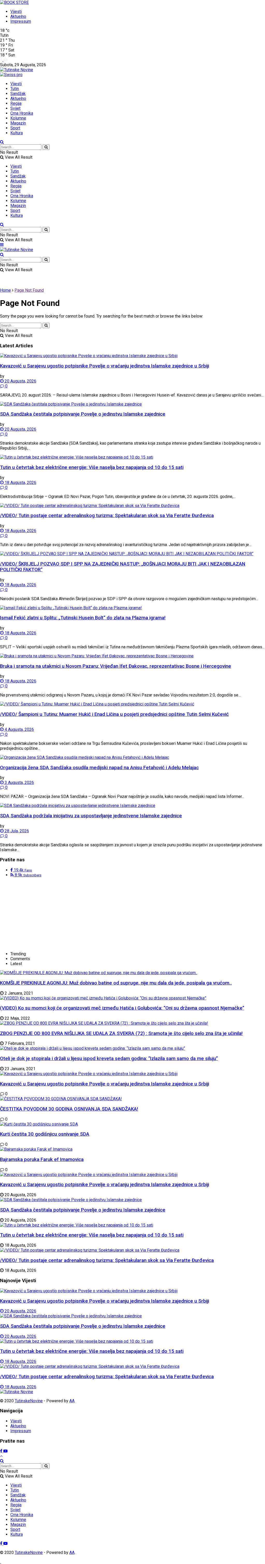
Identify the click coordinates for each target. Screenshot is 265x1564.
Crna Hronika (21, 113)
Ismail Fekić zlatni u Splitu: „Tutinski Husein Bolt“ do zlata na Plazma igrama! (83, 618)
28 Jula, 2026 (16, 830)
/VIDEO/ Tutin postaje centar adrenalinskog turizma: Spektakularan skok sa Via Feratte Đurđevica (107, 515)
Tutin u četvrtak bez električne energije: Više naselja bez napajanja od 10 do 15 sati (91, 467)
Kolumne (18, 118)
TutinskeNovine (29, 1400)
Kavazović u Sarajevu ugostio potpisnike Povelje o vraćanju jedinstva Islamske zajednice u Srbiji (104, 366)
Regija (15, 103)
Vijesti (16, 11)
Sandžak (18, 93)
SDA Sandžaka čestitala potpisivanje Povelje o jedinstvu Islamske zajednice (82, 414)
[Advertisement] (39, 914)
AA (72, 1400)
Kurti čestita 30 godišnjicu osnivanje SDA (44, 1134)
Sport (15, 128)
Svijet (15, 108)
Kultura (16, 132)
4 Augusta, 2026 (19, 729)
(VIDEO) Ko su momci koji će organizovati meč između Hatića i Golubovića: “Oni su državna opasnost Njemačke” (122, 1008)
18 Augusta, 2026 (20, 482)
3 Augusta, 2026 (19, 782)
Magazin (18, 123)
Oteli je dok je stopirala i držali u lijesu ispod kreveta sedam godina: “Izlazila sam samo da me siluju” (109, 1058)
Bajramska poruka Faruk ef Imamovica (42, 1159)
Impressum (20, 21)
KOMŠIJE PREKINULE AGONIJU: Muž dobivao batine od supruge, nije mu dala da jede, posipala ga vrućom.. (116, 983)
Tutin (14, 88)
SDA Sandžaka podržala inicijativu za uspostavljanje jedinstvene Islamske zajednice (91, 816)
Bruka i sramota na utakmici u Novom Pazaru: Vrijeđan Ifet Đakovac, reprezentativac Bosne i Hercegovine (115, 666)
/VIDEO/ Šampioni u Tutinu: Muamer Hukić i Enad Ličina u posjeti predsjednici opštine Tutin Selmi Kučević (114, 714)
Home (5, 290)
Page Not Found (29, 290)
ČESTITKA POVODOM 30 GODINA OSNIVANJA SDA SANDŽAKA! (69, 1109)
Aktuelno (18, 16)
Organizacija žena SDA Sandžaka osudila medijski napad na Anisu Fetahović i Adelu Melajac (99, 767)
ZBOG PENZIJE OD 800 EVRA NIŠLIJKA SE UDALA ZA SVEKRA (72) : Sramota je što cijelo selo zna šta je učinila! (121, 1033)
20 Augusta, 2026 (20, 381)
